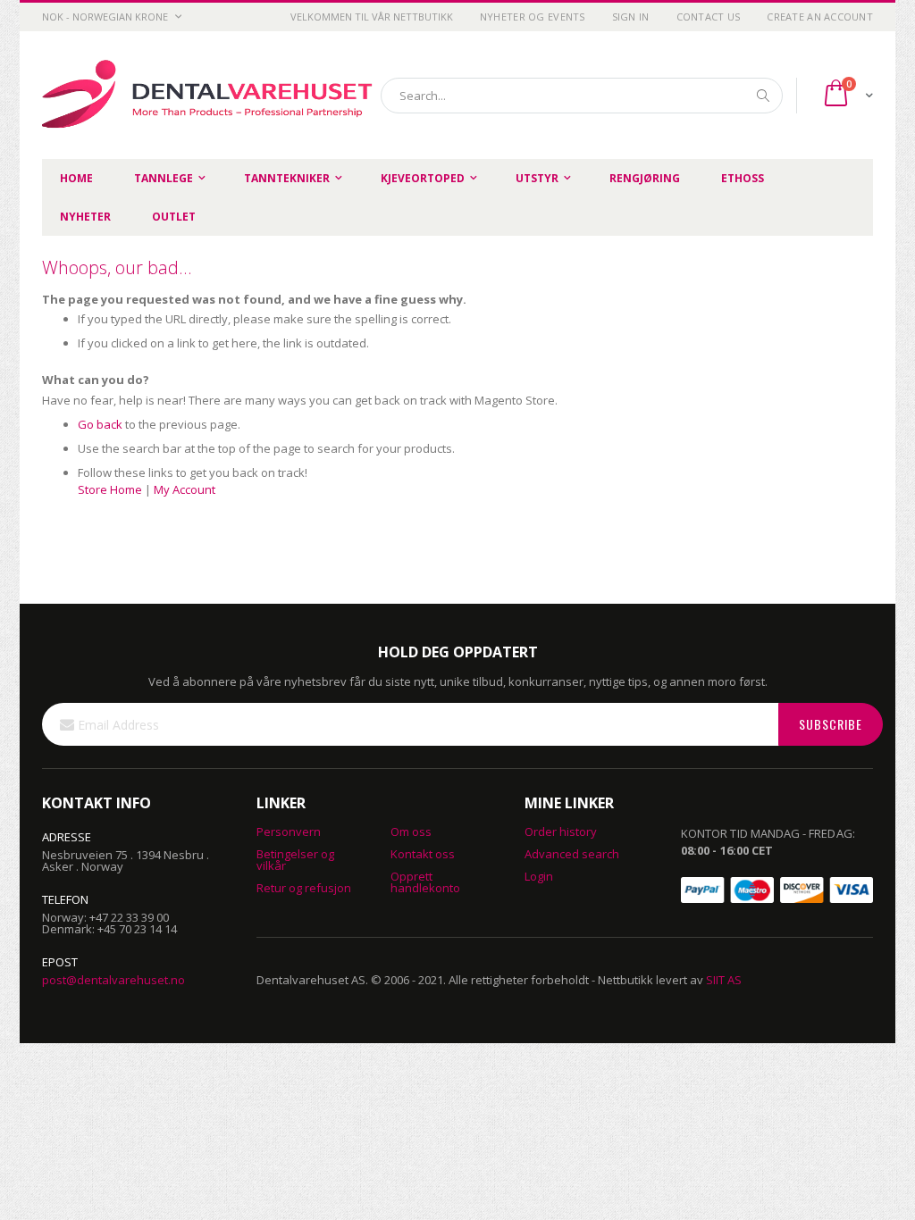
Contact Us (708, 16)
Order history (561, 831)
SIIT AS (724, 980)
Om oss (411, 831)
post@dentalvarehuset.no (113, 980)
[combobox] (582, 95)
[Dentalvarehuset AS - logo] (210, 95)
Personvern (288, 831)
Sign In (631, 16)
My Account (184, 489)
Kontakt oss (422, 854)
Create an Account (820, 16)
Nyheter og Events (532, 16)
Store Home (110, 489)
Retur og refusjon (303, 888)
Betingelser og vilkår (295, 859)
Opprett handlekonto (425, 882)
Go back (100, 424)
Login (539, 876)
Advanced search (572, 854)
